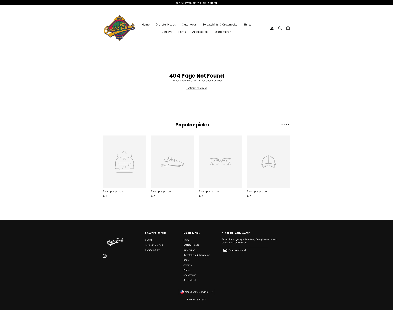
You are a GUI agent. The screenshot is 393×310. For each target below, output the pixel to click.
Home (146, 24)
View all (285, 124)
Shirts (247, 24)
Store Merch (222, 31)
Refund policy (152, 250)
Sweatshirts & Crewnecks (219, 24)
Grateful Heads (166, 24)
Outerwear (189, 24)
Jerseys (167, 31)
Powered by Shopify (196, 299)
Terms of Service (154, 244)
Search (148, 240)
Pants (182, 31)
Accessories (200, 31)
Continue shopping (196, 87)
